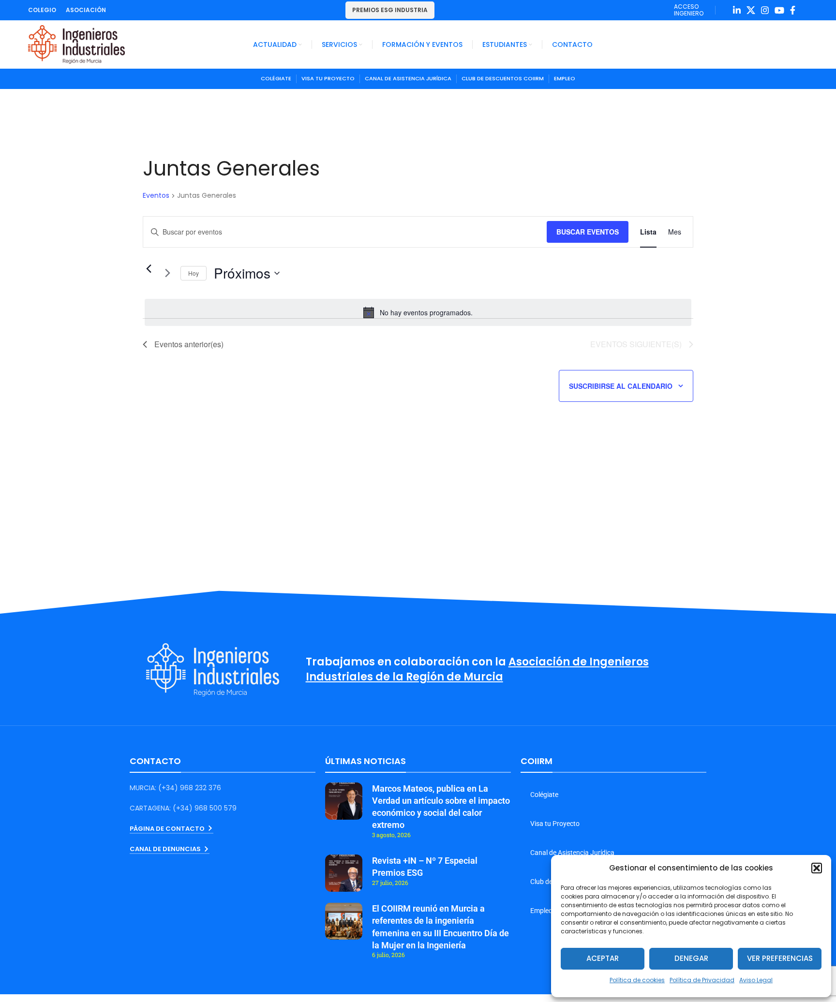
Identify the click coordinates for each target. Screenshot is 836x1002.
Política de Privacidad (702, 980)
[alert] (418, 312)
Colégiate (544, 794)
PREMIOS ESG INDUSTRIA (390, 10)
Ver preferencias (780, 958)
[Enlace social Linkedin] (737, 10)
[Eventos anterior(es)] (148, 269)
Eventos (156, 195)
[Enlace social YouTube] (779, 10)
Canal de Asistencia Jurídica (572, 852)
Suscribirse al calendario (620, 386)
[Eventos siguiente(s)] (167, 273)
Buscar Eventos (587, 231)
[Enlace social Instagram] (765, 10)
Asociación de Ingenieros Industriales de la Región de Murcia (477, 669)
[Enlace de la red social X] (751, 10)
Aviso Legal (756, 980)
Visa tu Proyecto (555, 823)
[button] (816, 868)
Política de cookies (637, 980)
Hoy (193, 273)
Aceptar (602, 958)
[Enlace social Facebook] (792, 10)
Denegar (691, 958)
